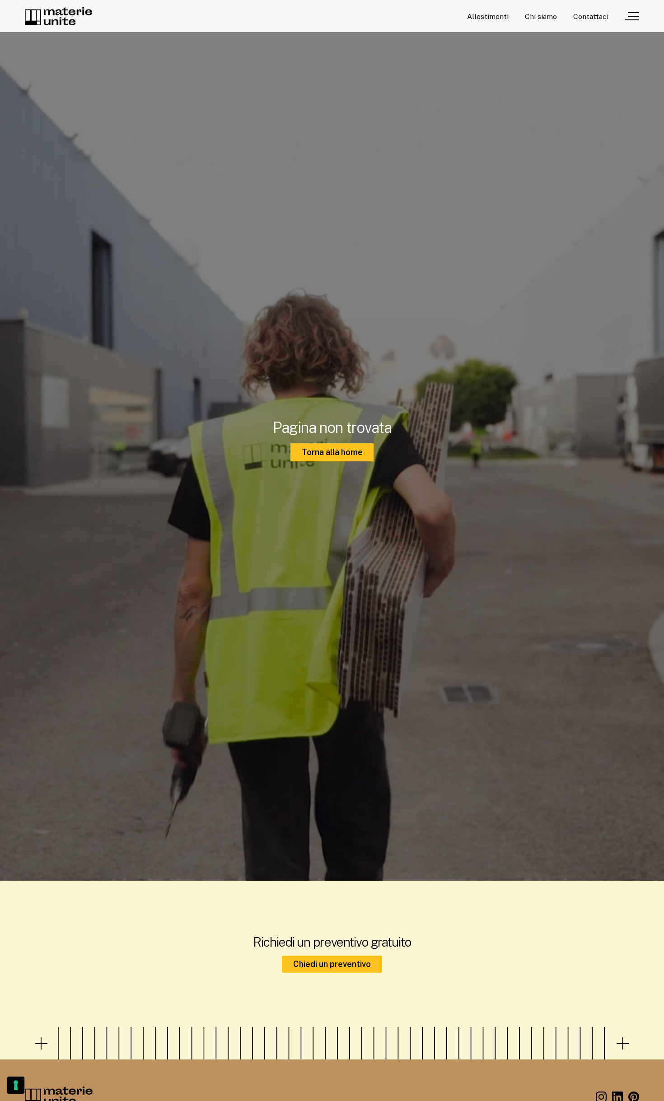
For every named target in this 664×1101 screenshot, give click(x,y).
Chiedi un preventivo (332, 964)
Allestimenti (488, 16)
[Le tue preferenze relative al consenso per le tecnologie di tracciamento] (15, 1085)
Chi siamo (541, 16)
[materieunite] (58, 16)
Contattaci (590, 16)
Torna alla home (332, 452)
